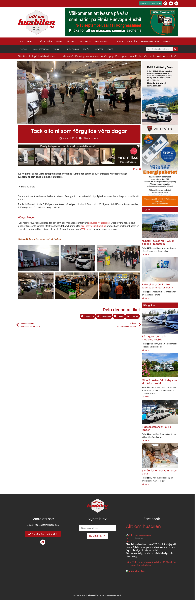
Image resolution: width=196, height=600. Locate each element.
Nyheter (99, 49)
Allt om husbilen (143, 526)
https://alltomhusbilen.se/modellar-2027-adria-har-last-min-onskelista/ (151, 564)
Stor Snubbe (85, 41)
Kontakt (166, 41)
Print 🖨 (137, 169)
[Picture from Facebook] (139, 586)
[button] (88, 316)
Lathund (120, 41)
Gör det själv (46, 41)
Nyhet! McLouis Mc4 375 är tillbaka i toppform (158, 242)
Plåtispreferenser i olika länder (156, 428)
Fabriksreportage (41, 49)
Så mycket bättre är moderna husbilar (154, 338)
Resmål (86, 49)
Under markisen (102, 41)
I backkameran (72, 49)
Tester (30, 41)
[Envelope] (176, 3)
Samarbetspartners (150, 41)
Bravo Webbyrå (115, 595)
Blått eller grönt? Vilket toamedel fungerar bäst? (157, 286)
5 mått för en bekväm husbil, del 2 (159, 472)
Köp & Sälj (132, 41)
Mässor (59, 41)
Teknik (56, 49)
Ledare (110, 49)
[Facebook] (165, 3)
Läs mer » (145, 254)
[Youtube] (171, 3)
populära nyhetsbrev (99, 222)
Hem (21, 41)
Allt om (23, 49)
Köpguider (71, 41)
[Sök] (175, 49)
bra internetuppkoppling (93, 225)
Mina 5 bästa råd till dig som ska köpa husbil (159, 382)
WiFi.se (85, 229)
